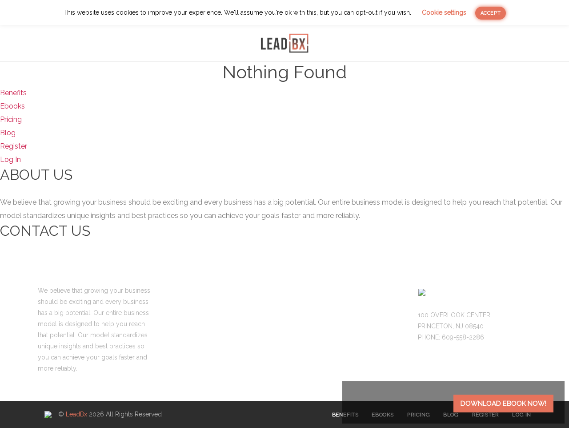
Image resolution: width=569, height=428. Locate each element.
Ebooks (168, 43)
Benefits (120, 43)
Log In (10, 159)
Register (13, 146)
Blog (352, 43)
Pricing (213, 43)
